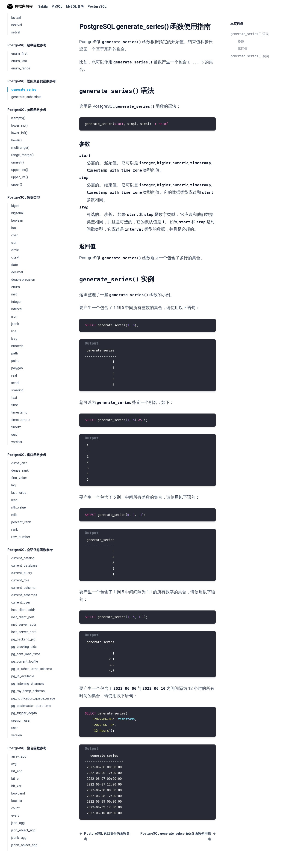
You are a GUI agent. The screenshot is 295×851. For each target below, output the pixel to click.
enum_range (20, 68)
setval (15, 32)
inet (14, 294)
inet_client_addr (23, 610)
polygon (17, 368)
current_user (20, 602)
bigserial (17, 213)
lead (14, 500)
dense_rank (20, 470)
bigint (15, 206)
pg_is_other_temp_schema (31, 669)
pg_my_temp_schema (28, 691)
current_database (24, 565)
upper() (16, 184)
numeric (17, 346)
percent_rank (21, 522)
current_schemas (24, 595)
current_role (20, 580)
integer (16, 302)
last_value (18, 492)
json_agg (18, 823)
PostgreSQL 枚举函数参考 (26, 45)
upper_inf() (19, 177)
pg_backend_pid (23, 639)
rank (14, 529)
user (14, 728)
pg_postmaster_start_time (31, 706)
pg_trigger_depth (24, 713)
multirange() (20, 147)
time (14, 405)
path (14, 353)
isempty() (18, 118)
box (14, 228)
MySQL (56, 6)
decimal (17, 272)
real (14, 375)
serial (15, 383)
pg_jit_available (22, 676)
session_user (21, 720)
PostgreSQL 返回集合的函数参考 (31, 81)
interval (16, 309)
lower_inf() (19, 133)
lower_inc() (19, 125)
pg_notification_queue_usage (33, 698)
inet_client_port (22, 617)
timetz (16, 427)
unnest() (17, 162)
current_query (21, 573)
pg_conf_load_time (25, 654)
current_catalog (23, 558)
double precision (23, 279)
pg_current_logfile (24, 661)
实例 (249, 56)
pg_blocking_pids (24, 647)
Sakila (43, 6)
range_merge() (22, 155)
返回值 (243, 49)
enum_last (19, 61)
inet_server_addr (23, 624)
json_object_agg (23, 830)
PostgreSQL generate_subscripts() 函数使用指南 (178, 836)
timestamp (19, 412)
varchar (16, 442)
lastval (16, 17)
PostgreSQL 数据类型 (23, 197)
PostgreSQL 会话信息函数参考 (30, 550)
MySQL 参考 (75, 6)
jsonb (15, 324)
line (13, 331)
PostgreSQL (97, 6)
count (15, 808)
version (16, 735)
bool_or (16, 801)
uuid (14, 434)
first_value (19, 478)
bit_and (16, 771)
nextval (16, 25)
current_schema (23, 587)
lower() (16, 140)
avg (14, 764)
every (15, 815)
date (14, 265)
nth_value (18, 507)
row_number (20, 537)
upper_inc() (19, 170)
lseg (14, 338)
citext (15, 257)
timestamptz (20, 420)
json (14, 316)
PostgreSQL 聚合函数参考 (26, 748)
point (15, 361)
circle (15, 250)
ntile (14, 515)
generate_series (23, 89)
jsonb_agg (19, 837)
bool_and (18, 793)
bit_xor (16, 786)
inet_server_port (23, 632)
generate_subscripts (26, 97)
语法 (249, 34)
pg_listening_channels (27, 683)
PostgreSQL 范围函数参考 (26, 110)
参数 (241, 41)
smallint (17, 390)
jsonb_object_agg (24, 845)
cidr (14, 242)
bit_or (15, 778)
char (14, 235)
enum (15, 287)
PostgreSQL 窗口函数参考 (26, 455)
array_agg (18, 756)
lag (13, 485)
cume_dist (19, 463)
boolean (17, 220)
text (14, 397)
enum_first (19, 53)
